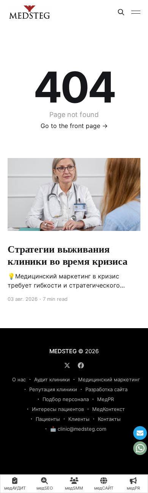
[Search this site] (121, 12)
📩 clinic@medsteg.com (78, 429)
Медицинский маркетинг (109, 379)
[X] (67, 365)
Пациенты (48, 419)
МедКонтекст (108, 409)
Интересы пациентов (58, 409)
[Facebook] (81, 365)
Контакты (109, 419)
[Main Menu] (136, 12)
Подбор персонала (66, 399)
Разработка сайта (106, 389)
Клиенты (79, 419)
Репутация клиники (53, 389)
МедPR (105, 399)
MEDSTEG (62, 351)
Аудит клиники (52, 379)
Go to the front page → (74, 126)
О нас (19, 379)
